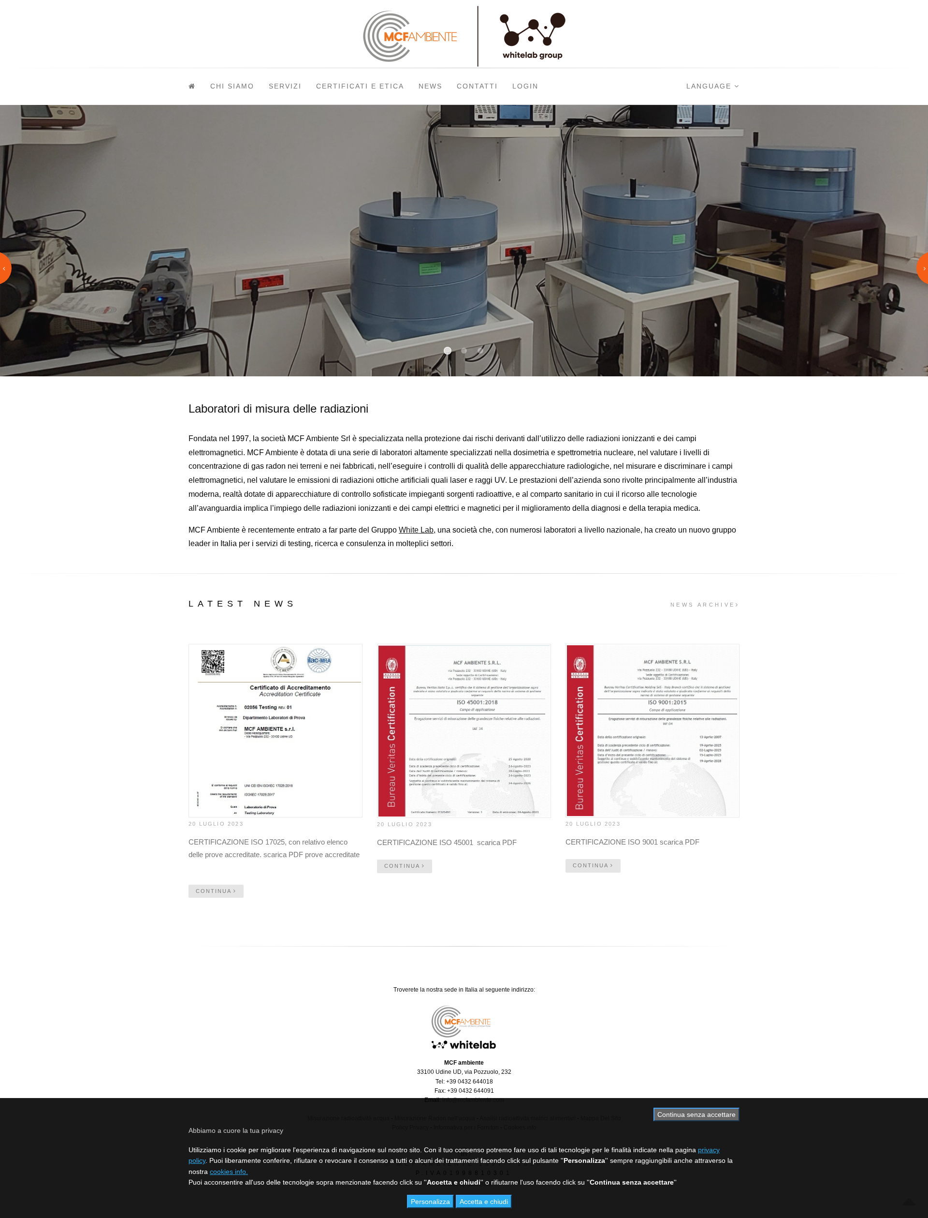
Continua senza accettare (696, 1114)
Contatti (477, 86)
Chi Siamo (232, 86)
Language (710, 86)
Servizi (285, 86)
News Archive (703, 605)
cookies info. (229, 1171)
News (430, 86)
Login (525, 86)
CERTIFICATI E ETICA (360, 86)
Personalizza (430, 1201)
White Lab (416, 530)
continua (214, 891)
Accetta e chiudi (484, 1201)
